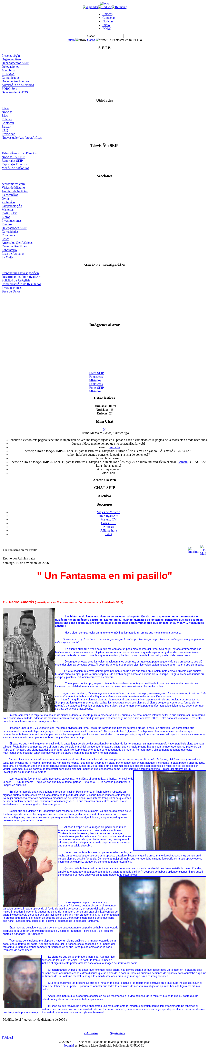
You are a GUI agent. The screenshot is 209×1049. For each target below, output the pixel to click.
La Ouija (7, 257)
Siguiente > (117, 1033)
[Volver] (7, 1037)
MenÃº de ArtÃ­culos (15, 168)
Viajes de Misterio (13, 187)
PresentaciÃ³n (11, 55)
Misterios (7, 209)
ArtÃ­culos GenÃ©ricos (17, 242)
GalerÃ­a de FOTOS (15, 92)
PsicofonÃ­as (10, 195)
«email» (115, 447)
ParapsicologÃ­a (12, 206)
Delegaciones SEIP (14, 228)
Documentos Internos (15, 81)
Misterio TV (109, 519)
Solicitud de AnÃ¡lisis (16, 280)
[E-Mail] (203, 549)
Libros (6, 217)
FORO (106, 28)
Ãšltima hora (108, 530)
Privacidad (8, 134)
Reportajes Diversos (15, 164)
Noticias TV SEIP (13, 157)
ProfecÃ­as (8, 202)
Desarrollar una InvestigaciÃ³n (21, 276)
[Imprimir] (193, 549)
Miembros (8, 70)
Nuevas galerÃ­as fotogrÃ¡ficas (22, 137)
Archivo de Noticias (15, 191)
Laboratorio (9, 250)
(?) (104, 429)
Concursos (8, 235)
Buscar (6, 126)
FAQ (5, 130)
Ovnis (5, 198)
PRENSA (8, 74)
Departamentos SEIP (15, 63)
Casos (91, 40)
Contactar (108, 17)
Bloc (5, 115)
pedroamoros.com (13, 184)
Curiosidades (10, 231)
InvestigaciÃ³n (108, 515)
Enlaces (107, 14)
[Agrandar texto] (90, 7)
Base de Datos (11, 291)
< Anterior (91, 1033)
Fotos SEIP (96, 370)
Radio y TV (9, 213)
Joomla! (69, 1045)
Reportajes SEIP (12, 160)
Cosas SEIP (108, 523)
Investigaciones (11, 220)
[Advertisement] (104, 306)
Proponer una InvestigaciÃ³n (20, 273)
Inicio (106, 25)
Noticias (107, 21)
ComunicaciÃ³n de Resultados (21, 284)
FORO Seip (9, 88)
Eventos (7, 224)
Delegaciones (10, 66)
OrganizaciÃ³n (11, 59)
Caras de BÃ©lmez (14, 246)
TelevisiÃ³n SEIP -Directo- (19, 153)
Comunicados (10, 77)
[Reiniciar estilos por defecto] (119, 7)
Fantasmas (96, 374)
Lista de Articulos (13, 253)
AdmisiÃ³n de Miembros (18, 85)
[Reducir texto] (105, 7)
